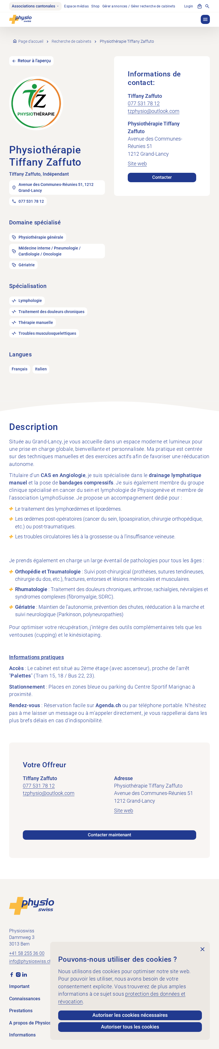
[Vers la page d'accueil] (31, 905)
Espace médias (76, 6)
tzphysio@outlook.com (153, 111)
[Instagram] (18, 974)
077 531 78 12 (144, 103)
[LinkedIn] (24, 974)
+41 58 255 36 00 (26, 953)
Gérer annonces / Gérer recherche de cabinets (138, 6)
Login (188, 6)
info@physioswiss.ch (30, 961)
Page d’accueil (30, 41)
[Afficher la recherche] (207, 6)
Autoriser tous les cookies (130, 1027)
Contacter (162, 177)
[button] (205, 19)
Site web (137, 164)
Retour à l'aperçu (34, 60)
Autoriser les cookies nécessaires (130, 1015)
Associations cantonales (33, 6)
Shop (95, 6)
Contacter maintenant (109, 834)
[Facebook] (11, 974)
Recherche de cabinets (71, 41)
